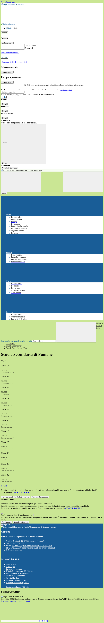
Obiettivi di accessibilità (15, 576)
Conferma (13, 168)
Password (29, 48)
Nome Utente (30, 45)
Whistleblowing (12, 578)
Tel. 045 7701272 (17, 543)
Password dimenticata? (10, 53)
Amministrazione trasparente (17, 583)
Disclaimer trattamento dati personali (15, 601)
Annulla (4, 168)
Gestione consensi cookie (16, 580)
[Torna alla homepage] (52, 170)
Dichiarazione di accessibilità (17, 573)
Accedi (4, 33)
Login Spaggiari (66, 90)
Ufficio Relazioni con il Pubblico (19, 571)
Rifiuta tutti (21, 497)
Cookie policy (11, 564)
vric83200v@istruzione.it (32, 545)
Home (98, 323)
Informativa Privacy (14, 569)
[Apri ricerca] (83, 182)
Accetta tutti (40, 497)
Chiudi (4, 104)
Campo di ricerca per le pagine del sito (16, 341)
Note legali (10, 567)
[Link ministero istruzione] (12, 4)
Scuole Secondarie (13, 346)
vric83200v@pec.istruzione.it (33, 548)
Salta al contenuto (8, 2)
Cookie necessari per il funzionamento (16, 515)
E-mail (27, 85)
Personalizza (7, 497)
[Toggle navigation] (21, 182)
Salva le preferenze (21, 522)
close (4, 193)
